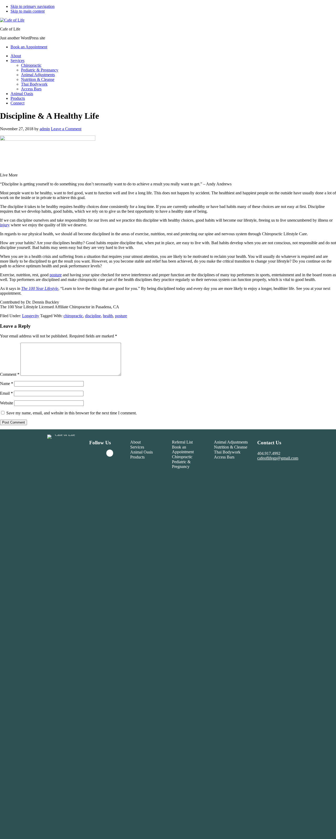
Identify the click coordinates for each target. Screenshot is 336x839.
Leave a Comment (66, 129)
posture (56, 275)
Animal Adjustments (231, 442)
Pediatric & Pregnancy (181, 464)
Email (6, 393)
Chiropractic (182, 457)
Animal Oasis (141, 452)
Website (6, 403)
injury (5, 225)
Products (137, 457)
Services (137, 447)
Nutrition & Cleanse (230, 447)
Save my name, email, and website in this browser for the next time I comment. (71, 413)
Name (6, 383)
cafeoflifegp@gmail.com (277, 458)
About (135, 442)
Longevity (30, 316)
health (108, 316)
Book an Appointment (183, 449)
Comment (9, 374)
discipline (93, 316)
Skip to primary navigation (32, 6)
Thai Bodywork (227, 452)
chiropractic (73, 316)
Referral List (182, 442)
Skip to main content (27, 11)
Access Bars (224, 457)
